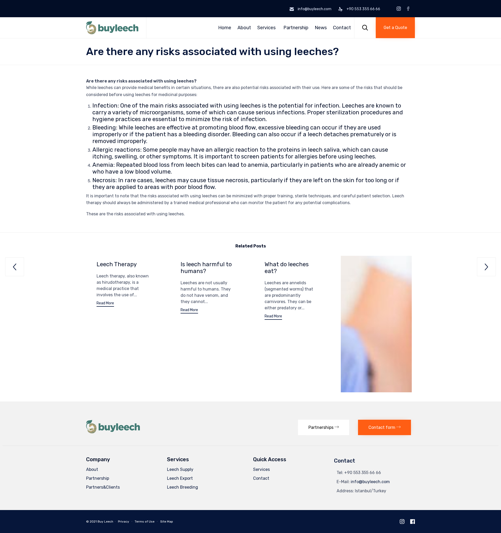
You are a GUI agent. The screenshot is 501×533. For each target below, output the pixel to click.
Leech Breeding (182, 487)
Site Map (166, 521)
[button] (395, 27)
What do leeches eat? (287, 268)
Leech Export (180, 478)
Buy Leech (105, 521)
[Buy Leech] (112, 27)
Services (266, 28)
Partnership (295, 28)
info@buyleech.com (370, 481)
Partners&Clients (103, 487)
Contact (342, 28)
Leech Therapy (117, 264)
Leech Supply (180, 469)
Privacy (123, 521)
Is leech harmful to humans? (206, 268)
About (244, 28)
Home (224, 28)
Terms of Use (144, 521)
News (321, 28)
